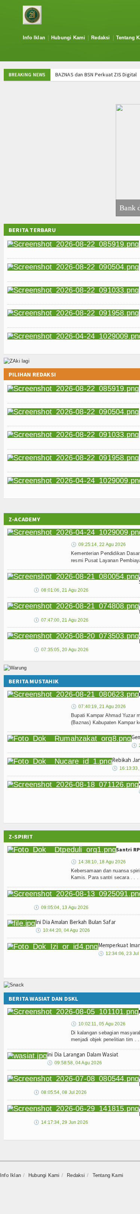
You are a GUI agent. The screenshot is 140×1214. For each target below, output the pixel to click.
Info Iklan (34, 37)
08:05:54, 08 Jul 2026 (60, 1092)
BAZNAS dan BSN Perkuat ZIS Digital (95, 74)
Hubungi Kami (68, 37)
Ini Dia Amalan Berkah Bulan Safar (75, 921)
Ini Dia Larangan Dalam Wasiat (83, 1054)
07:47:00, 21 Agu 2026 (61, 620)
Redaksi (100, 37)
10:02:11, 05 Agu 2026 (98, 1024)
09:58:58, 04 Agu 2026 (74, 1062)
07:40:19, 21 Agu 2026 (98, 706)
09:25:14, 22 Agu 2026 (98, 544)
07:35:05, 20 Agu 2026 (61, 649)
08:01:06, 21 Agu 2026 (61, 590)
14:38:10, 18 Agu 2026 (98, 861)
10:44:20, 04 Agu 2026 (62, 930)
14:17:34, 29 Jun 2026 (61, 1122)
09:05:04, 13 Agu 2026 (61, 907)
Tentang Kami (108, 1175)
